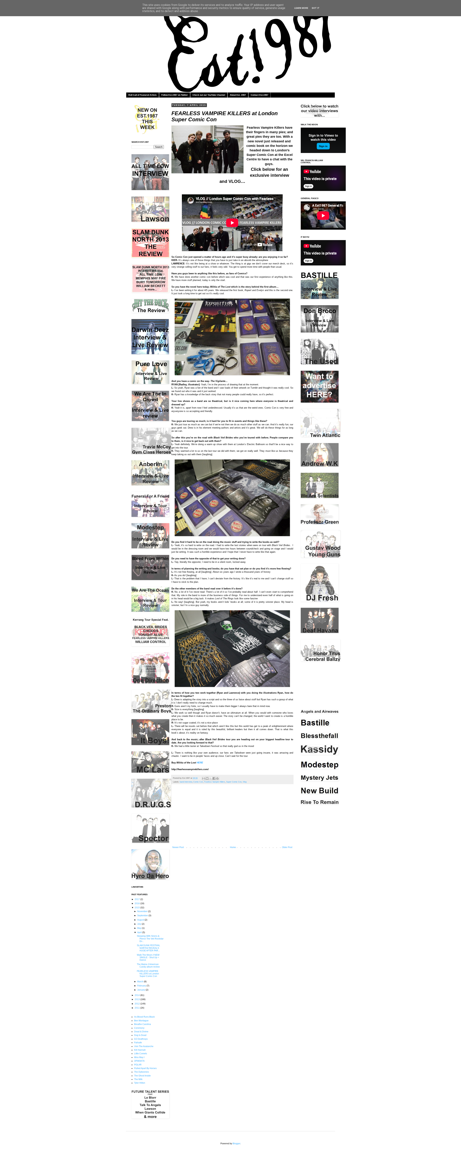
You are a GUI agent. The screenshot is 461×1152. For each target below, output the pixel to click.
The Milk (138, 1079)
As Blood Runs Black (144, 1017)
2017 (137, 899)
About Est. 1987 (238, 95)
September (143, 915)
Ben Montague (141, 1020)
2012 (137, 1003)
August (141, 920)
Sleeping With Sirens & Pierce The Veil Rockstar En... (150, 939)
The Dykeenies (141, 1072)
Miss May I (139, 1057)
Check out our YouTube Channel (209, 95)
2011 (137, 1008)
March (140, 981)
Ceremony (139, 1028)
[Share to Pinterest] (217, 778)
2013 (137, 999)
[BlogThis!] (207, 778)
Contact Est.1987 (259, 95)
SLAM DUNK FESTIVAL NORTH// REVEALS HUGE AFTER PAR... (148, 948)
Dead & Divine (141, 1031)
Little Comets (140, 1053)
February (142, 985)
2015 (137, 907)
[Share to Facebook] (214, 778)
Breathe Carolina (142, 1024)
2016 (137, 903)
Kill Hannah (140, 1050)
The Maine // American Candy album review (148, 965)
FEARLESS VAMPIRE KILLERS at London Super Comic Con (148, 974)
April (139, 932)
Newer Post (178, 847)
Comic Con (198, 782)
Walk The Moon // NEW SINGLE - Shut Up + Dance (148, 957)
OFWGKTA (139, 1061)
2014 (137, 995)
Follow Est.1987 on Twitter (174, 95)
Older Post (287, 847)
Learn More (301, 8)
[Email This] (203, 778)
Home (233, 847)
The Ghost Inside (142, 1075)
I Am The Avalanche (143, 1046)
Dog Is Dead (140, 1035)
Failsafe (138, 1042)
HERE (200, 762)
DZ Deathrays (141, 1039)
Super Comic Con (234, 782)
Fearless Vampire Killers (214, 782)
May (139, 928)
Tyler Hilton (139, 1083)
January (141, 990)
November (142, 911)
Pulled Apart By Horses (145, 1068)
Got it (315, 8)
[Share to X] (210, 778)
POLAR (138, 1064)
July (139, 924)
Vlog (245, 782)
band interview (186, 782)
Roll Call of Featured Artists (142, 95)
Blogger (236, 1143)
